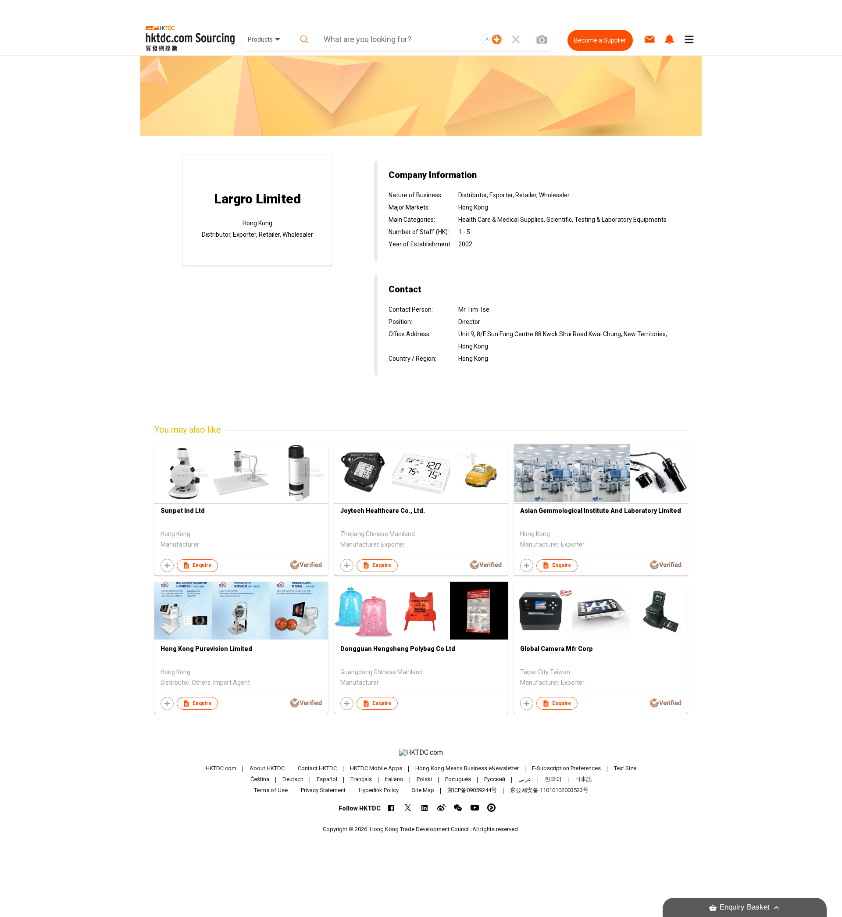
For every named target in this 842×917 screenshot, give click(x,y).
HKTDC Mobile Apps (376, 768)
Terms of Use (271, 790)
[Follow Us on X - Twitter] (408, 807)
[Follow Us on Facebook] (391, 807)
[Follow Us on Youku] (491, 807)
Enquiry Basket (745, 907)
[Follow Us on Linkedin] (425, 807)
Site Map (423, 790)
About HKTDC (267, 768)
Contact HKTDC (317, 768)
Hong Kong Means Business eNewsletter (467, 768)
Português (458, 779)
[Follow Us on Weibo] (441, 807)
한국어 (553, 779)
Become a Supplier (600, 40)
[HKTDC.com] (421, 753)
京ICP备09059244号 (472, 790)
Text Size (625, 768)
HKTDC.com (221, 768)
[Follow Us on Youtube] (475, 807)
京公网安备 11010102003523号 (549, 790)
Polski (424, 779)
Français (361, 779)
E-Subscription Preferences (566, 768)
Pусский (494, 779)
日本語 (583, 779)
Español (327, 779)
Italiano (394, 779)
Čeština (259, 779)
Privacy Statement (323, 790)
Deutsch (292, 779)
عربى (525, 779)
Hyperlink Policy (379, 790)
